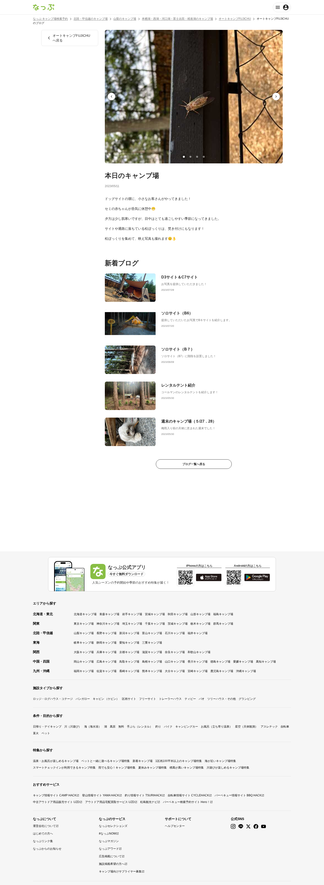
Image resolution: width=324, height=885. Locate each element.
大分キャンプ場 (175, 671)
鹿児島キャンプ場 (221, 671)
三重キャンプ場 (152, 642)
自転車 (285, 726)
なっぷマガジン (109, 841)
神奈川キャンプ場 (108, 623)
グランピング (247, 699)
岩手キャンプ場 (132, 614)
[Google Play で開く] (257, 577)
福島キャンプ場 (223, 614)
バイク (168, 726)
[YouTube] (263, 826)
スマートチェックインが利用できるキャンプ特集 (64, 767)
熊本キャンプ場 (152, 671)
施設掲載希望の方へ (112, 864)
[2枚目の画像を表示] (190, 157)
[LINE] (240, 826)
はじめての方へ (43, 833)
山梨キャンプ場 (84, 633)
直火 (36, 733)
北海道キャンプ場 (85, 614)
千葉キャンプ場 (155, 623)
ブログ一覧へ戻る (193, 464)
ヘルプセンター (175, 826)
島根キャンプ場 (152, 661)
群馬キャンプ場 (223, 623)
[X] (248, 826)
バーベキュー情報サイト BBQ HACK (238, 795)
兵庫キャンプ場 (106, 652)
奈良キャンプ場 (175, 652)
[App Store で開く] (209, 577)
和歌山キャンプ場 (199, 652)
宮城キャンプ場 (155, 614)
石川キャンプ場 (175, 633)
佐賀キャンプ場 (106, 671)
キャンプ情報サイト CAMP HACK (54, 795)
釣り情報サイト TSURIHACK (143, 795)
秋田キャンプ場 (178, 614)
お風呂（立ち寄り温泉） (216, 726)
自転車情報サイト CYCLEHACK (188, 795)
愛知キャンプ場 (129, 642)
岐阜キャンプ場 (84, 642)
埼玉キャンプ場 (132, 623)
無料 (121, 726)
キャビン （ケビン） (106, 699)
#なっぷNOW (107, 833)
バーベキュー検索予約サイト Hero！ (186, 802)
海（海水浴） (92, 726)
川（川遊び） (72, 726)
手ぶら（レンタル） (140, 726)
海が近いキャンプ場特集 (220, 761)
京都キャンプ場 (129, 652)
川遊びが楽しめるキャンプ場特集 (228, 767)
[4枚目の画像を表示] (204, 157)
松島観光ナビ (148, 802)
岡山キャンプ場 (84, 661)
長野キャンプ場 (106, 633)
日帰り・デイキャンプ (47, 726)
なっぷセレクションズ (113, 826)
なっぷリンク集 (43, 841)
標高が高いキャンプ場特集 (187, 767)
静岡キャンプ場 (106, 642)
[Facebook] (256, 826)
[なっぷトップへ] (43, 7)
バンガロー (83, 699)
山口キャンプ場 (175, 661)
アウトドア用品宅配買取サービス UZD (109, 802)
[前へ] (111, 96)
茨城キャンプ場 (178, 623)
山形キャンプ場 (200, 614)
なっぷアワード (109, 848)
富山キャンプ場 (152, 633)
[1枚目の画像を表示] (184, 157)
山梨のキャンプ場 (124, 18)
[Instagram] (233, 826)
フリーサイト (147, 699)
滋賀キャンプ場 (152, 652)
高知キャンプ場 (266, 661)
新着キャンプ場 (143, 761)
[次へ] (276, 96)
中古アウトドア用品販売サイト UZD (56, 802)
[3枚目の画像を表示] (197, 157)
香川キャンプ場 (198, 661)
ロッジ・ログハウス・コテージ (53, 699)
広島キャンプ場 (106, 661)
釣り (158, 726)
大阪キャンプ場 (84, 652)
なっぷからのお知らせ (47, 848)
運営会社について (44, 826)
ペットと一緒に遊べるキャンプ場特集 (105, 761)
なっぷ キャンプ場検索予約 (50, 18)
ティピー (190, 699)
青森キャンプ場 (109, 614)
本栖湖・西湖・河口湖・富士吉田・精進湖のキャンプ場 (177, 18)
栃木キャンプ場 (200, 623)
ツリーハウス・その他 (221, 699)
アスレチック (269, 726)
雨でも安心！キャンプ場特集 (116, 767)
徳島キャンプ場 (220, 661)
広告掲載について (110, 856)
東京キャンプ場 (84, 623)
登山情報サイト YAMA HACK (100, 795)
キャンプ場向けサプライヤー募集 (120, 871)
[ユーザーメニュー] (282, 7)
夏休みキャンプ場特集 (152, 767)
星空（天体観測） (246, 726)
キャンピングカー (186, 726)
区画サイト (129, 699)
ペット (46, 733)
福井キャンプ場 (198, 633)
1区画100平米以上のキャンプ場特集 (178, 761)
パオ (201, 699)
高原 (113, 726)
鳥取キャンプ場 (129, 661)
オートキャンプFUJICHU (235, 18)
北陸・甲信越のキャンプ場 (91, 18)
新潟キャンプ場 (129, 633)
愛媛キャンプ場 (243, 661)
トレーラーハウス (170, 699)
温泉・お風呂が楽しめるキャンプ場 (56, 761)
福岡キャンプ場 (84, 671)
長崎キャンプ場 (129, 671)
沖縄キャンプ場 (246, 671)
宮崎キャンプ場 (198, 671)
